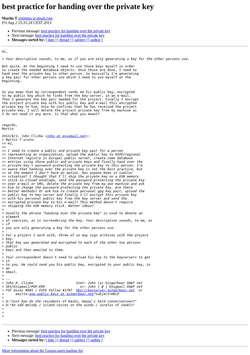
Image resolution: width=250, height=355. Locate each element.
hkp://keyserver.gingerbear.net (105, 290)
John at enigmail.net (66, 136)
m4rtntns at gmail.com (35, 18)
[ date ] (51, 40)
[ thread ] (64, 40)
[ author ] (95, 40)
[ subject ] (79, 40)
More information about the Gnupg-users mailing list (42, 351)
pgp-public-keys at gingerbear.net (61, 294)
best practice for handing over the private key (75, 31)
